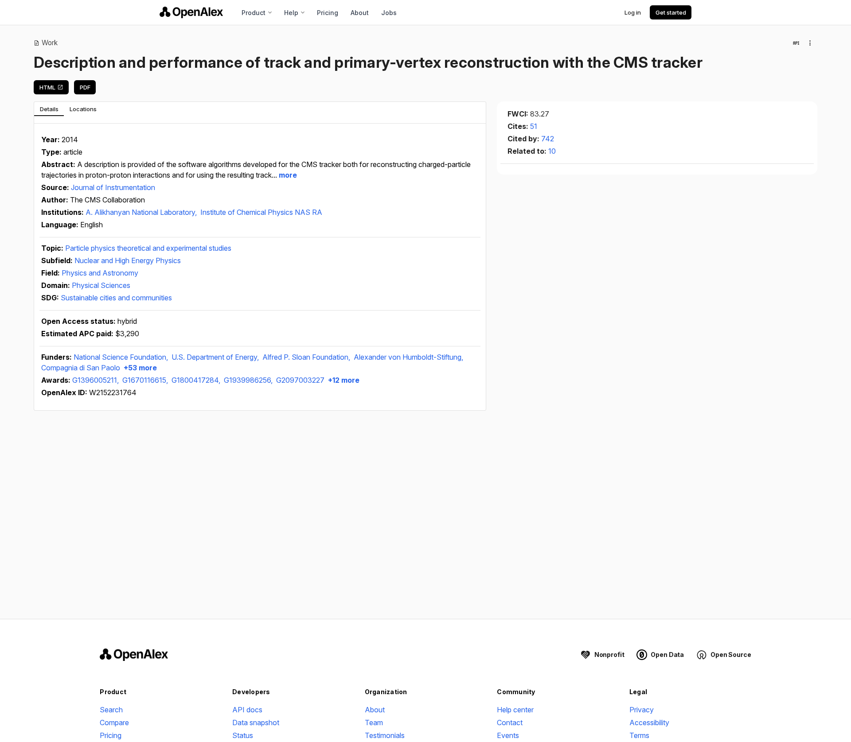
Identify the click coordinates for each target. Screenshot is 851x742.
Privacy (641, 709)
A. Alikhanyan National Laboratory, (142, 212)
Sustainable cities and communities (116, 297)
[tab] (49, 109)
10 (552, 151)
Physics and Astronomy (100, 272)
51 (533, 126)
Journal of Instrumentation (113, 187)
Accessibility (649, 722)
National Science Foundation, (122, 357)
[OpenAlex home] (191, 12)
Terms (639, 735)
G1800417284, (197, 380)
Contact (510, 722)
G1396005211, (96, 380)
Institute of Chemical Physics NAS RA (261, 212)
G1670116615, (146, 380)
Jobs (389, 12)
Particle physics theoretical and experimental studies (148, 248)
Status (242, 735)
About (360, 12)
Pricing (327, 12)
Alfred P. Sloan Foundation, (307, 357)
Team (374, 722)
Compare (114, 722)
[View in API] (796, 43)
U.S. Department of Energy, (216, 357)
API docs (247, 709)
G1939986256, (249, 380)
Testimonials (385, 735)
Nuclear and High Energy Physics (127, 260)
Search (111, 709)
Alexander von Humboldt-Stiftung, (408, 357)
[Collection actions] (810, 43)
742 (547, 138)
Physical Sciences (101, 285)
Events (508, 735)
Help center (515, 709)
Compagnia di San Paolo (80, 367)
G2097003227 (300, 380)
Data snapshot (255, 722)
